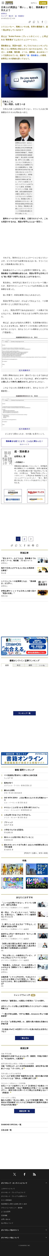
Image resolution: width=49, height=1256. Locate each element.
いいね (42, 665)
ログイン (34, 3)
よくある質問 (5, 1211)
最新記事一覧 (24, 1111)
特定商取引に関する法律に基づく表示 (14, 1204)
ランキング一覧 (24, 713)
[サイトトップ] (9, 2)
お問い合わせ (5, 1219)
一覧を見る (24, 1038)
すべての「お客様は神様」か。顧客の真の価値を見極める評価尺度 (24, 1022)
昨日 (19, 665)
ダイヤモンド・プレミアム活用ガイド (14, 1196)
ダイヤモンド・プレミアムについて (13, 1192)
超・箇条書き (19, 16)
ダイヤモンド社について (10, 1237)
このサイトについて (8, 1188)
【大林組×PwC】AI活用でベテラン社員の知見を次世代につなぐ (24, 1030)
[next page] (31, 539)
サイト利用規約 (6, 1200)
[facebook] (24, 1174)
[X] (14, 1174)
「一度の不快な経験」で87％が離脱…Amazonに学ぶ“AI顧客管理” (24, 1015)
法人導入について (7, 1223)
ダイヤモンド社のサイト (10, 1230)
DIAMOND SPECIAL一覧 (11, 1124)
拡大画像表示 (24, 370)
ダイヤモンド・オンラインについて (14, 1183)
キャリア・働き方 (7, 16)
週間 (30, 665)
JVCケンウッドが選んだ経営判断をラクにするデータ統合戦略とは (24, 1007)
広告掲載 (4, 1215)
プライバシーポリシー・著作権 (11, 1208)
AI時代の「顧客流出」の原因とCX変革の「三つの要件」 (23, 1000)
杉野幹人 (4, 13)
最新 (7, 665)
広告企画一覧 (6, 1130)
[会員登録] (43, 3)
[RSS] (34, 1174)
